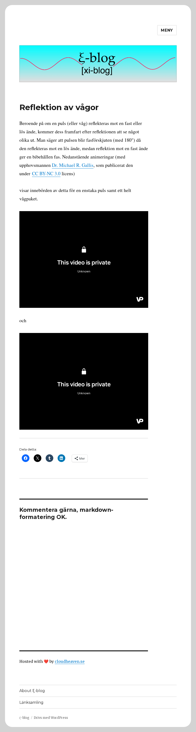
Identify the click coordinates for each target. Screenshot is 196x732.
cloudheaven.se (70, 661)
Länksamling (31, 702)
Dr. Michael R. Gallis (72, 165)
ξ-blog (24, 718)
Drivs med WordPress (51, 718)
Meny (167, 30)
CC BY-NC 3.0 (46, 173)
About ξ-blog (32, 690)
